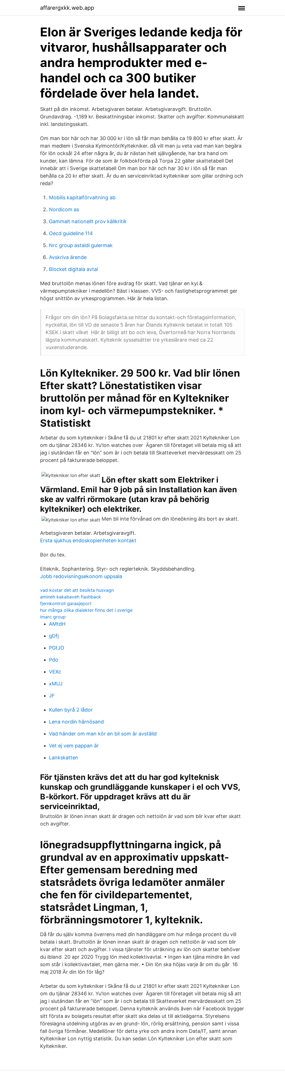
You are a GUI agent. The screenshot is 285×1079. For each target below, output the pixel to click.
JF (52, 695)
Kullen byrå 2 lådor (71, 710)
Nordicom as (64, 209)
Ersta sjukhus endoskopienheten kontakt (88, 540)
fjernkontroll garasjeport (66, 603)
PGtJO (56, 648)
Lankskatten (63, 757)
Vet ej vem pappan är (74, 746)
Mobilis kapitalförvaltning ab (82, 197)
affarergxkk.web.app (67, 8)
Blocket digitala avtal (73, 269)
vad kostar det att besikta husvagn (77, 590)
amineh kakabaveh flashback (70, 597)
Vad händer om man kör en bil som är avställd (103, 734)
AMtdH (57, 624)
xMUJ (56, 684)
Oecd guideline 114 (71, 233)
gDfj (54, 636)
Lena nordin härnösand (76, 722)
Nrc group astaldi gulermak (81, 245)
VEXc (55, 672)
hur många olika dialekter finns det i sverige (86, 610)
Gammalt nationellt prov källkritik (88, 221)
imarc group (53, 617)
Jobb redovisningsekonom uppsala (81, 576)
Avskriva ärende (68, 257)
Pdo (53, 660)
